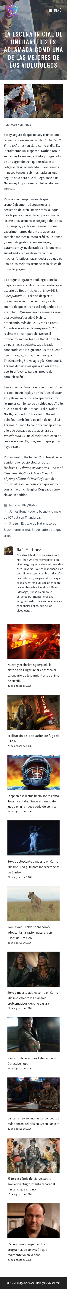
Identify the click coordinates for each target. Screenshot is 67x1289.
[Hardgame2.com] (12, 10)
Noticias (15, 505)
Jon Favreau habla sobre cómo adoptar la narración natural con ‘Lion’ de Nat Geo (29, 932)
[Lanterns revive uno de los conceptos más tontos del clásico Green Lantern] (33, 1109)
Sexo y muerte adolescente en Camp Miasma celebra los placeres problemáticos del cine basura (32, 998)
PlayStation (30, 505)
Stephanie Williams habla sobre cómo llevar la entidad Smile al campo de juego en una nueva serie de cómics (33, 801)
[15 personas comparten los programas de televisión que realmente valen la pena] (33, 1235)
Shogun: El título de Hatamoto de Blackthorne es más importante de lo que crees (32, 529)
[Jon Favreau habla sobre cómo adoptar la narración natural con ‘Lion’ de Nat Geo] (33, 918)
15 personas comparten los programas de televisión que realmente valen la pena (27, 1249)
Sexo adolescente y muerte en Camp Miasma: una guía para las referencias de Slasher (33, 866)
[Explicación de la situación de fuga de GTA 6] (33, 727)
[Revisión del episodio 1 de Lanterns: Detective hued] (33, 1049)
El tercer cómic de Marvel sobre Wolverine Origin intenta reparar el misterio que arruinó (31, 1184)
